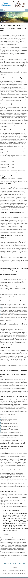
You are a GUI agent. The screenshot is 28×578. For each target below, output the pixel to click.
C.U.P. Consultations (7, 563)
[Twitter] (13, 567)
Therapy (14, 563)
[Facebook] (15, 567)
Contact (14, 564)
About (8, 561)
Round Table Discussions (16, 561)
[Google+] (16, 567)
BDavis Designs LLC (16, 574)
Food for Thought (21, 563)
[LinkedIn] (11, 567)
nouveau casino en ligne (10, 51)
